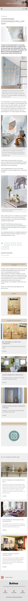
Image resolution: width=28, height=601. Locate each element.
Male (19, 244)
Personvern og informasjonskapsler (14, 597)
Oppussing (5, 247)
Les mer (4, 351)
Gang (13, 244)
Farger (7, 244)
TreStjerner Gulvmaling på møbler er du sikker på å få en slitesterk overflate (13, 219)
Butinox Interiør (4, 288)
